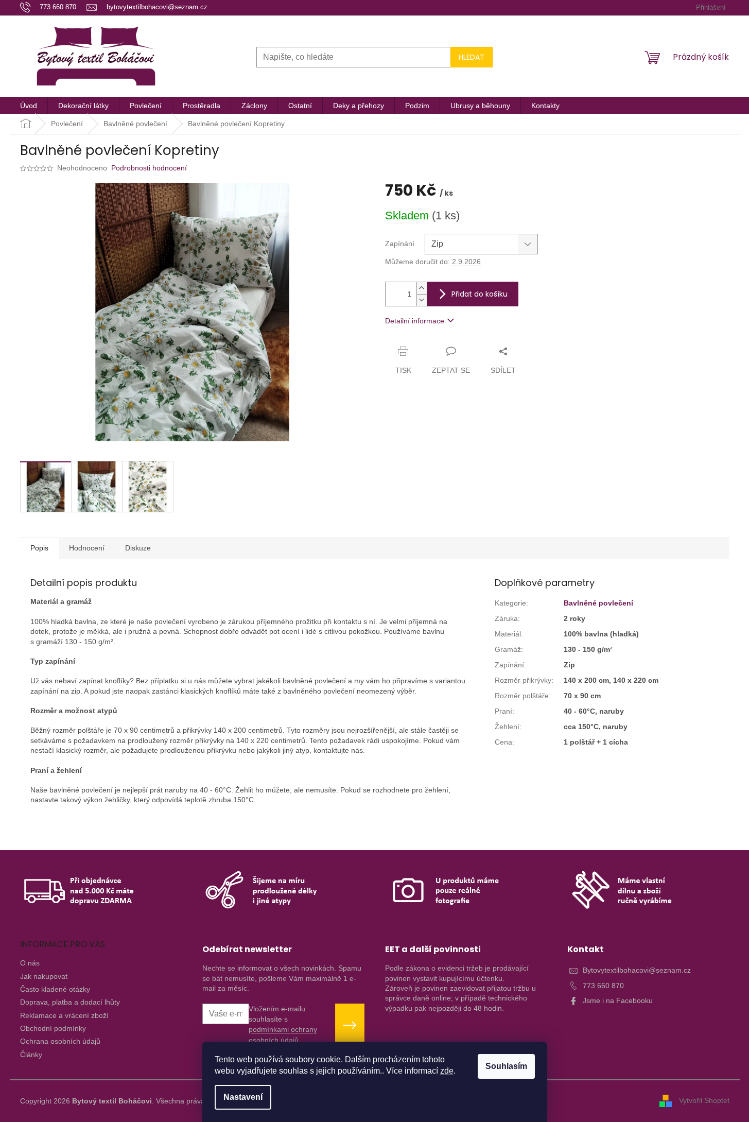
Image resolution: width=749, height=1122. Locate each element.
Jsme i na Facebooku (618, 1000)
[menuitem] (28, 105)
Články (31, 1054)
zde (447, 1070)
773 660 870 (603, 985)
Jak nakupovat (43, 976)
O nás (30, 963)
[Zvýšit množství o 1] (421, 288)
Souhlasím (506, 1066)
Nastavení (243, 1097)
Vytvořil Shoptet (704, 1100)
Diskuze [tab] (138, 548)
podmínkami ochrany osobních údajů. (283, 1034)
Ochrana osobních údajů (60, 1041)
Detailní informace (414, 321)
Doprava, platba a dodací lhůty (70, 1002)
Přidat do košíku (479, 294)
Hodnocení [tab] (86, 548)
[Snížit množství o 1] (421, 300)
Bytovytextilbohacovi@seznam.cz (637, 970)
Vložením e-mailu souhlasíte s (283, 1024)
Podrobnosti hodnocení (149, 168)
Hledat (471, 57)
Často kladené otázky (55, 989)
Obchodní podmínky (53, 1028)
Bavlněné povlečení (598, 603)
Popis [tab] (39, 548)
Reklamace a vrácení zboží (64, 1015)
